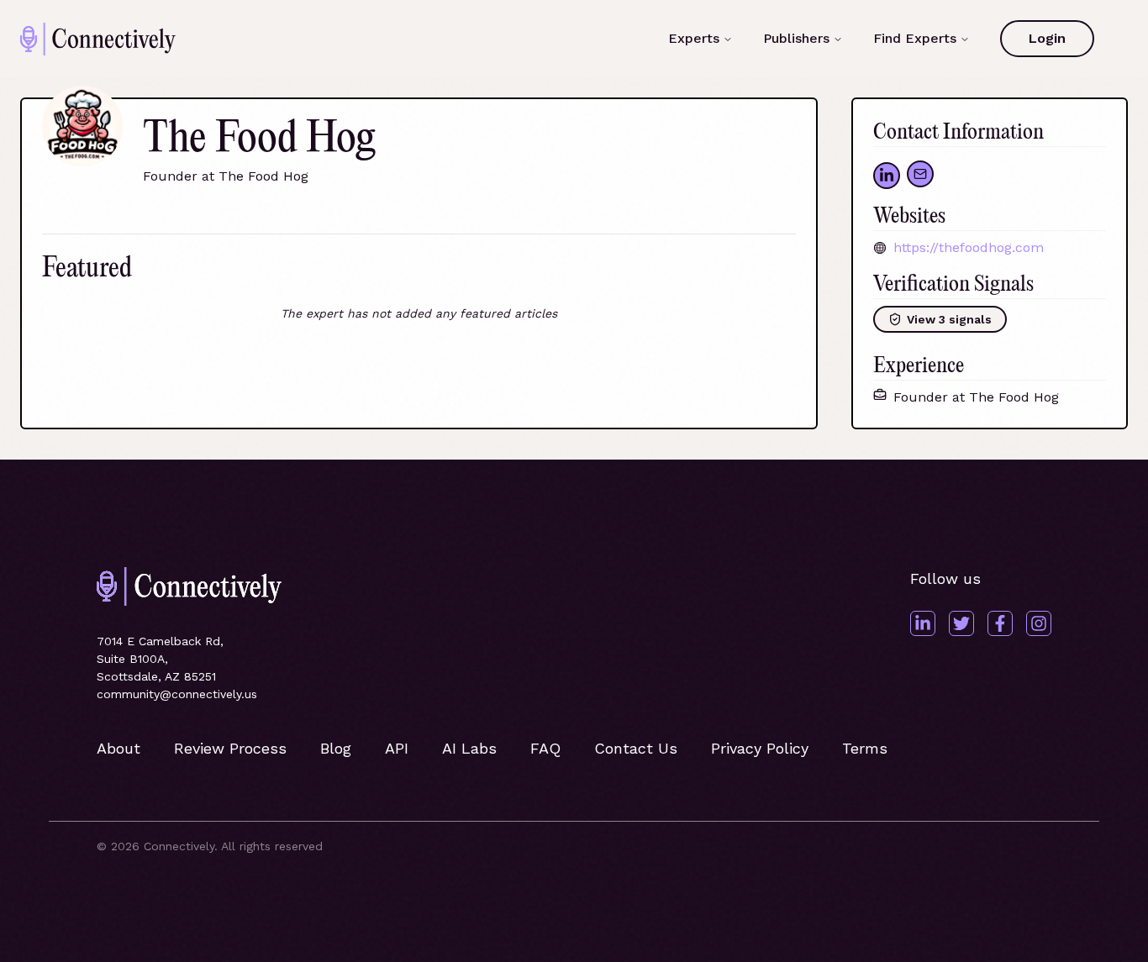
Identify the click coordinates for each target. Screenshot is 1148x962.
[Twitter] (961, 623)
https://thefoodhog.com (968, 247)
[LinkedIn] (922, 623)
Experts (693, 38)
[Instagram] (1038, 623)
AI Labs (469, 748)
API (396, 748)
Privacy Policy (759, 748)
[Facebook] (1000, 623)
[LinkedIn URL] (886, 175)
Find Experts (914, 38)
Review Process (230, 748)
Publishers (796, 38)
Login (1047, 38)
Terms (864, 748)
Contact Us (635, 748)
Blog (335, 748)
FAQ (545, 748)
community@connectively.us (177, 694)
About (118, 748)
